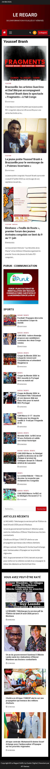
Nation (14, 224)
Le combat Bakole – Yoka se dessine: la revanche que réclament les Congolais (29, 478)
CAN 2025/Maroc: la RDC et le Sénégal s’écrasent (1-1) (29, 494)
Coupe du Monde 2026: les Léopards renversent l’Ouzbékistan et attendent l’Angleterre (29, 359)
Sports (26, 315)
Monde (20, 315)
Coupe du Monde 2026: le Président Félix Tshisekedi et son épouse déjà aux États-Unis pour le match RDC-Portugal (29, 398)
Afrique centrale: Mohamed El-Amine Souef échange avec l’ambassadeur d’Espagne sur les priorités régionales (24, 550)
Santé (8, 672)
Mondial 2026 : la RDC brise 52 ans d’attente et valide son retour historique (29, 438)
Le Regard (25, 15)
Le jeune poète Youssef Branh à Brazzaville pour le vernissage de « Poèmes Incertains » (24, 162)
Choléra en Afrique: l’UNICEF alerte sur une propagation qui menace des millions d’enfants (25, 700)
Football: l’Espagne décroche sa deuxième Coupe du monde (30, 320)
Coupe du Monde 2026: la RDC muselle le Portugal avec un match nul (28, 378)
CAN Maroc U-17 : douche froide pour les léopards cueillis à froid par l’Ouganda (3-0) (30, 419)
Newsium (42, 763)
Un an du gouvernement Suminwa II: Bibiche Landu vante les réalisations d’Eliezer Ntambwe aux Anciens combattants (24, 532)
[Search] (30, 32)
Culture (8, 83)
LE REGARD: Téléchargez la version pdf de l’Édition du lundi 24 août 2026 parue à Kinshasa (24, 613)
